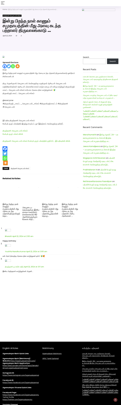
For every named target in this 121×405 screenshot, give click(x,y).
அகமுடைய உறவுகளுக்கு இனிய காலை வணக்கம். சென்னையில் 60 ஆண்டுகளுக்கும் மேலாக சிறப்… (30, 213)
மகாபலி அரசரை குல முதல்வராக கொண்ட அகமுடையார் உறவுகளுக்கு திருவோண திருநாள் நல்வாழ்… (100, 79)
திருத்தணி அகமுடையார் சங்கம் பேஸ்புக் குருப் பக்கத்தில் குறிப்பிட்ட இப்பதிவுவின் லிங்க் (36, 141)
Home (5, 9)
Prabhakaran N (90, 169)
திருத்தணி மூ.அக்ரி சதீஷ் (14, 266)
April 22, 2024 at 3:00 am (36, 251)
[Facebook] (5, 66)
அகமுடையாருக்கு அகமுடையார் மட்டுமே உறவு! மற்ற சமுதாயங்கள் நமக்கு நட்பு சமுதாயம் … (99, 369)
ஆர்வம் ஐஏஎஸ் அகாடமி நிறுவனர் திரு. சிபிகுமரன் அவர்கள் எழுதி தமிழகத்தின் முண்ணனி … (97, 105)
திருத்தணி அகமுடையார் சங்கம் (12, 16)
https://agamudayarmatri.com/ (22, 361)
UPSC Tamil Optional (50, 358)
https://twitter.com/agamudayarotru (17, 400)
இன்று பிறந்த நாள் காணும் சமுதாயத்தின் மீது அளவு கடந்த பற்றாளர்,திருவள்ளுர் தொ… (11, 210)
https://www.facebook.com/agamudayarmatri (21, 383)
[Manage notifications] (115, 400)
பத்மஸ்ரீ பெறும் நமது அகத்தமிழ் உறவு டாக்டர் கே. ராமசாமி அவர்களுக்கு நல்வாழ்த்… (99, 161)
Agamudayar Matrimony (52, 354)
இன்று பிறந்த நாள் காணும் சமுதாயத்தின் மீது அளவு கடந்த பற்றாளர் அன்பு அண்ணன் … (70, 210)
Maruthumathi (89, 134)
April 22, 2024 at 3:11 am (34, 266)
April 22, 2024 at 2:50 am (22, 236)
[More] (17, 66)
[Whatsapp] (13, 66)
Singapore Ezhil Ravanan (94, 158)
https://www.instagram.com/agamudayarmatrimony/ (24, 375)
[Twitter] (9, 66)
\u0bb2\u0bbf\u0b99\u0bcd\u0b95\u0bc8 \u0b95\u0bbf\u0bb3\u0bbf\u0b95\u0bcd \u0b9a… (101, 392)
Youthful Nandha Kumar (15, 251)
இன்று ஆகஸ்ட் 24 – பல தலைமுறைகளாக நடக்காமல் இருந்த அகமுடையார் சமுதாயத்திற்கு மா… (98, 89)
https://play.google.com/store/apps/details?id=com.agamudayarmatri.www (21, 367)
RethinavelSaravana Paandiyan (97, 181)
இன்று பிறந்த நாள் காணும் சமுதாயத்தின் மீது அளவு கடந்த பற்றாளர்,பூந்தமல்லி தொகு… (50, 210)
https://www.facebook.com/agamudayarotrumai (22, 395)
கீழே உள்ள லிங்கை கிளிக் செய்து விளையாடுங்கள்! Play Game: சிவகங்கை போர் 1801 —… (99, 386)
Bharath (8, 236)
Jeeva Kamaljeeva (91, 146)
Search (86, 57)
